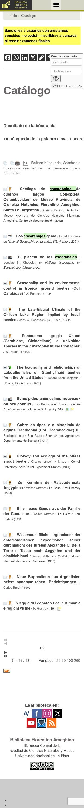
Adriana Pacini (52, 210)
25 (58, 660)
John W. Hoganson (32, 320)
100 (70, 660)
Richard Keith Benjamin (62, 377)
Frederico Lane (14, 435)
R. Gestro (39, 608)
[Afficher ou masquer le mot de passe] (56, 78)
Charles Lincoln (42, 461)
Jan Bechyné (44, 404)
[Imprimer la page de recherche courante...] (18, 162)
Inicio (13, 15)
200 (77, 660)
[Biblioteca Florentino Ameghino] (16, 5)
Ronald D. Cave (69, 236)
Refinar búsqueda (46, 162)
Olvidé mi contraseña (68, 86)
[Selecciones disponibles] (26, 162)
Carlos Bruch (12, 587)
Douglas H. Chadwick (20, 262)
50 (64, 660)
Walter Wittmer (36, 487)
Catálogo (27, 90)
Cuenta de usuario (64, 56)
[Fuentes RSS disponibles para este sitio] (42, 671)
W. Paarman (34, 293)
